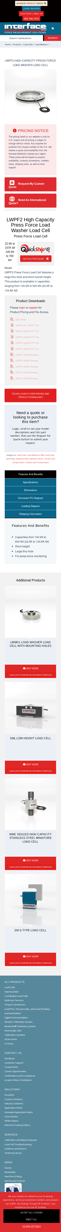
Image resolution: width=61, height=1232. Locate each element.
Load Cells (21, 455)
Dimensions (30, 490)
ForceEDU (9, 1094)
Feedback (10, 1058)
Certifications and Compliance (20, 1075)
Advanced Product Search (29, 3)
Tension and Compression (37, 462)
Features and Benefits (30, 474)
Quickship (10, 458)
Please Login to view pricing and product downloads (30, 395)
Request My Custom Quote (26, 185)
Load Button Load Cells (16, 996)
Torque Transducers (15, 1004)
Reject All (31, 1219)
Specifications (30, 482)
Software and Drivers (16, 1148)
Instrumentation (13, 1013)
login (22, 307)
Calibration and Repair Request (21, 1139)
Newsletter (10, 1172)
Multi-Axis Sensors (14, 1000)
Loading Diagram (30, 506)
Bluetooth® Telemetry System (20, 1026)
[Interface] (25, 28)
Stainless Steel (22, 458)
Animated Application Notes (19, 1112)
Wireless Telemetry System (19, 1021)
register (33, 307)
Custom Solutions (14, 1099)
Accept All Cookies (32, 1212)
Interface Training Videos (17, 1125)
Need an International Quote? (27, 202)
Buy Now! (32, 668)
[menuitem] (43, 28)
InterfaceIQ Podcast (15, 1180)
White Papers (11, 1120)
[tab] (30, 474)
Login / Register (31, 8)
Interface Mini (12, 991)
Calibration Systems (15, 1034)
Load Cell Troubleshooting (18, 1144)
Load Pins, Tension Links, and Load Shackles (27, 1009)
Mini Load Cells (47, 455)
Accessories (11, 1039)
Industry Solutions (14, 1103)
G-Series (9, 1043)
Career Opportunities (15, 1071)
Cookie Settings (31, 1226)
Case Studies (11, 1116)
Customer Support (14, 1062)
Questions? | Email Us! (31, 13)
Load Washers (33, 455)
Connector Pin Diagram (30, 498)
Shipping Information (30, 514)
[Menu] (42, 28)
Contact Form (11, 1067)
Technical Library (13, 1152)
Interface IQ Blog (13, 1176)
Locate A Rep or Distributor (18, 1080)
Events (8, 1167)
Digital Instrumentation (16, 1017)
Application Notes (14, 1107)
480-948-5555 (31, 18)
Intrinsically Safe (13, 1030)
